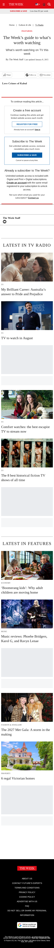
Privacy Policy (27, 892)
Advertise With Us (27, 901)
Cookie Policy (27, 897)
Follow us (32, 75)
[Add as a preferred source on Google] (27, 925)
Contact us (33, 198)
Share (9, 75)
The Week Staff (16, 59)
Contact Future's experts (27, 883)
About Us (27, 878)
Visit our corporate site (41, 938)
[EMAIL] (5, 222)
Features (27, 31)
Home (12, 25)
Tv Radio (39, 25)
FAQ (27, 906)
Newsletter (47, 75)
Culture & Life (25, 25)
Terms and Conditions (27, 888)
